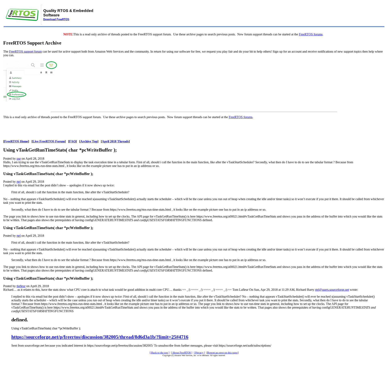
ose (19, 158)
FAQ (72, 141)
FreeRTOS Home (16, 141)
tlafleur (21, 286)
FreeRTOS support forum (25, 51)
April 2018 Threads (115, 141)
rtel (19, 181)
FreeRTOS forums (311, 34)
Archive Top (88, 141)
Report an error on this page (222, 352)
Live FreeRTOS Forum (49, 141)
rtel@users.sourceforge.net (332, 289)
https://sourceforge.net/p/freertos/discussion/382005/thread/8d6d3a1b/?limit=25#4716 (99, 337)
